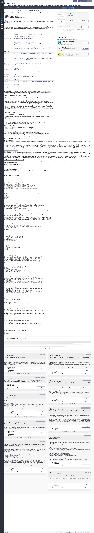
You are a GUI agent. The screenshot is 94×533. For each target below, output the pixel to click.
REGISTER (90, 1)
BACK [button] (4, 7)
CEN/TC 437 (18, 7)
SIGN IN (84, 1)
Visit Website (85, 42)
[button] (64, 8)
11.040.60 (23, 416)
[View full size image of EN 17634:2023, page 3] (61, 19)
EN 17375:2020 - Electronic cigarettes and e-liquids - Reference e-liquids (28, 63)
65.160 (14, 7)
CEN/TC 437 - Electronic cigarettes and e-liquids (23, 38)
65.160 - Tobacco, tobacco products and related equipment (25, 36)
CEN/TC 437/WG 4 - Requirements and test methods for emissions (27, 39)
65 (69, 30)
